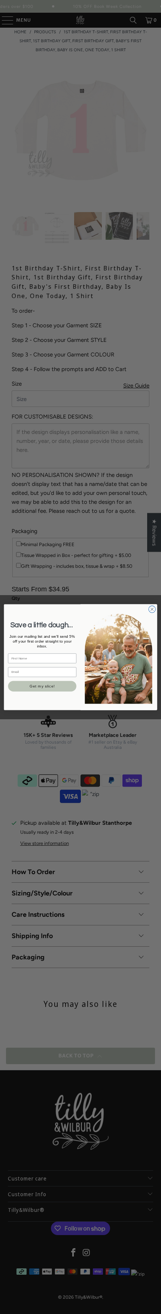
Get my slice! (42, 686)
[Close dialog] (152, 609)
